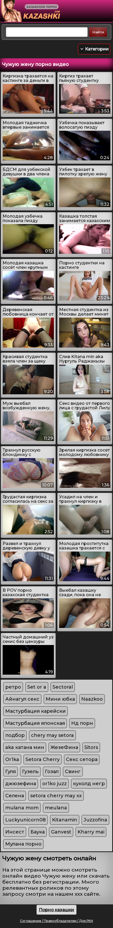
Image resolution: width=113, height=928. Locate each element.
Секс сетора (81, 759)
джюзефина (20, 784)
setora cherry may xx (56, 796)
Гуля (10, 771)
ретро (13, 687)
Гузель (30, 771)
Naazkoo (92, 699)
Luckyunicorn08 (25, 820)
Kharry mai (91, 832)
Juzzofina (95, 820)
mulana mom (22, 808)
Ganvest (61, 832)
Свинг (73, 771)
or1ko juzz (54, 784)
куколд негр (89, 784)
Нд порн (82, 723)
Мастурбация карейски (35, 711)
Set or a (36, 687)
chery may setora (52, 735)
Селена (14, 796)
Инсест (14, 832)
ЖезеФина (64, 747)
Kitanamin (64, 820)
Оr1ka (12, 759)
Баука (37, 832)
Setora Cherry (42, 759)
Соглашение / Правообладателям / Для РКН (56, 921)
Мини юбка (60, 699)
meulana (56, 808)
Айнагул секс (22, 699)
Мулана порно (23, 844)
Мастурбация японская (35, 723)
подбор (15, 735)
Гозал (52, 771)
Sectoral (63, 687)
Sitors (91, 747)
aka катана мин (24, 747)
